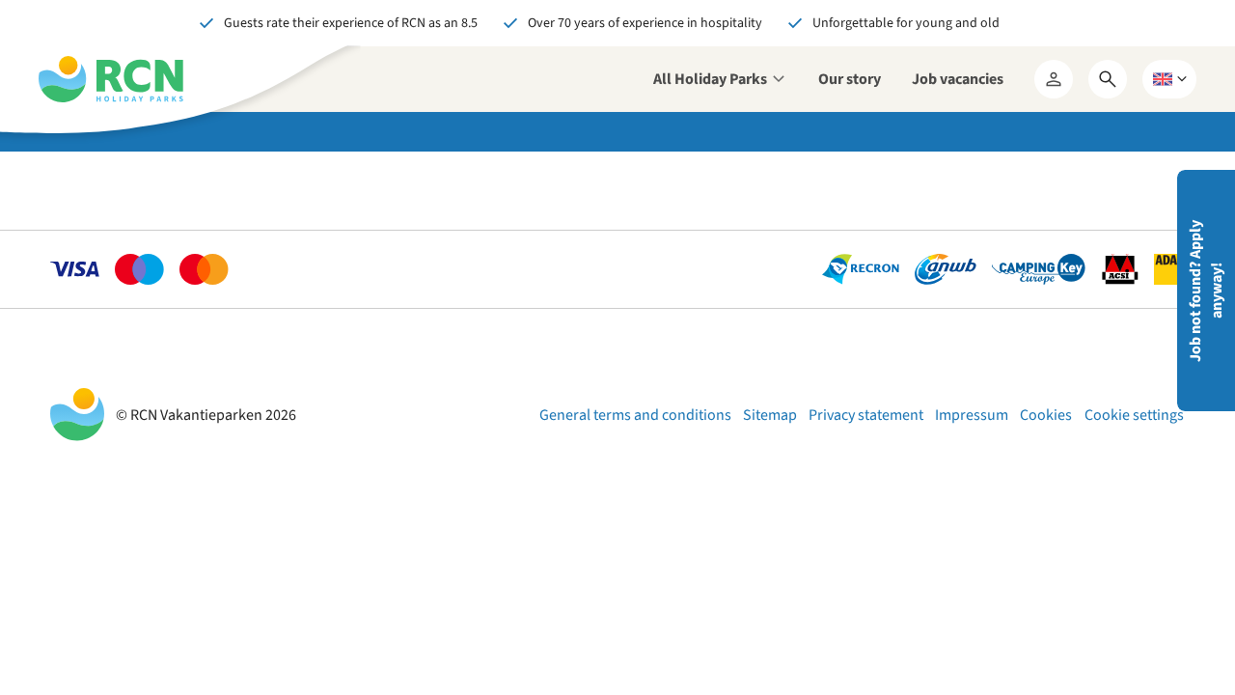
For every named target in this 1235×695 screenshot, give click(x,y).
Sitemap (770, 415)
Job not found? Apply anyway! (1206, 291)
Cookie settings (1134, 415)
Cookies (1046, 415)
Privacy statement (866, 415)
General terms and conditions (635, 415)
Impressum (971, 415)
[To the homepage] (111, 79)
